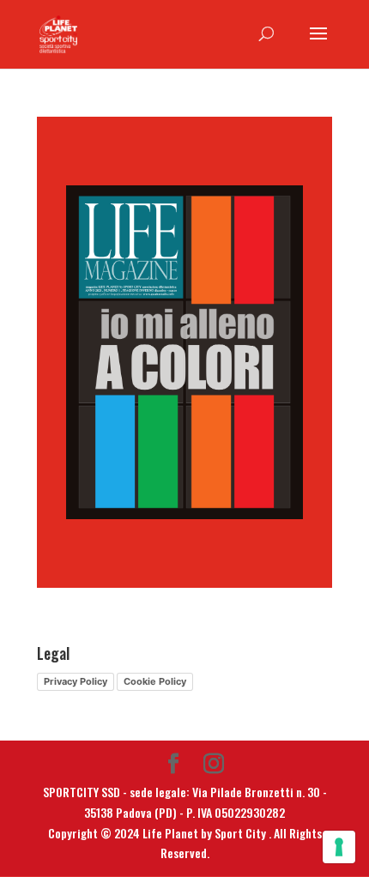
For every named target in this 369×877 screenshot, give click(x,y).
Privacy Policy (75, 681)
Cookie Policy (155, 681)
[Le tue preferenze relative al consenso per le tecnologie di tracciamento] (339, 847)
